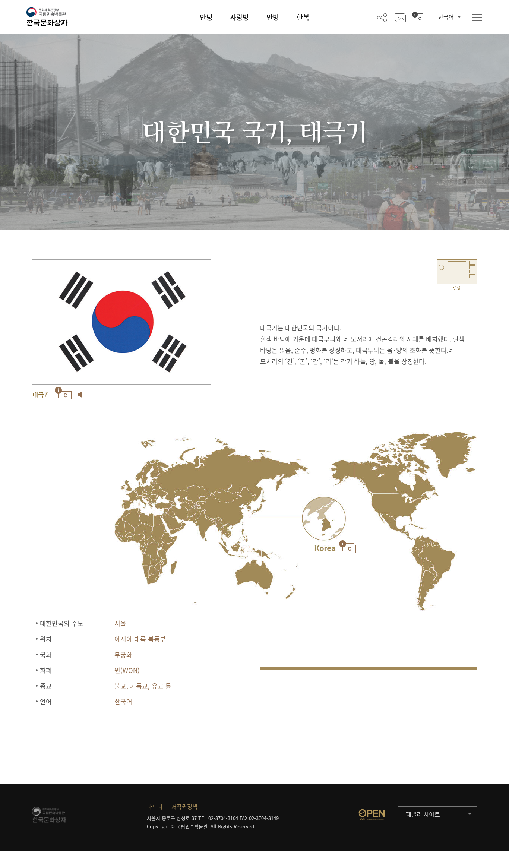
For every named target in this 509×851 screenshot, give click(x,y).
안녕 (206, 17)
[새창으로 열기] (371, 814)
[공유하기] (382, 17)
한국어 (446, 17)
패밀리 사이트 (423, 814)
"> (324, 519)
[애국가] (80, 394)
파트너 (154, 807)
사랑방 (239, 17)
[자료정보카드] (418, 17)
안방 (272, 17)
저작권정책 (184, 807)
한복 (303, 17)
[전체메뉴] (477, 18)
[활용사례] (400, 17)
